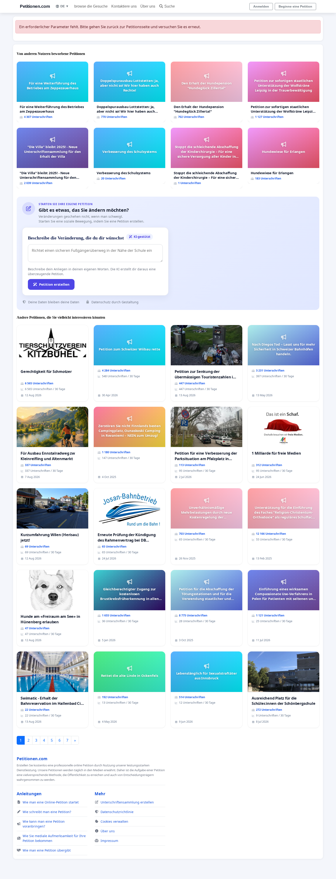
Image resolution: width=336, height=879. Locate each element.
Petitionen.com (35, 6)
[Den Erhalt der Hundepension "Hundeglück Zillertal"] (206, 92)
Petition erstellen (54, 284)
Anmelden (261, 6)
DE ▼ (64, 6)
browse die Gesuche (91, 6)
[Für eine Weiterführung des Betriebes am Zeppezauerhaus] (52, 92)
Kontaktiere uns (124, 6)
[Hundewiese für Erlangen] (283, 156)
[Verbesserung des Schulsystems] (129, 156)
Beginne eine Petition (295, 6)
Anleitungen (29, 793)
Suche (169, 6)
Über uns (147, 6)
